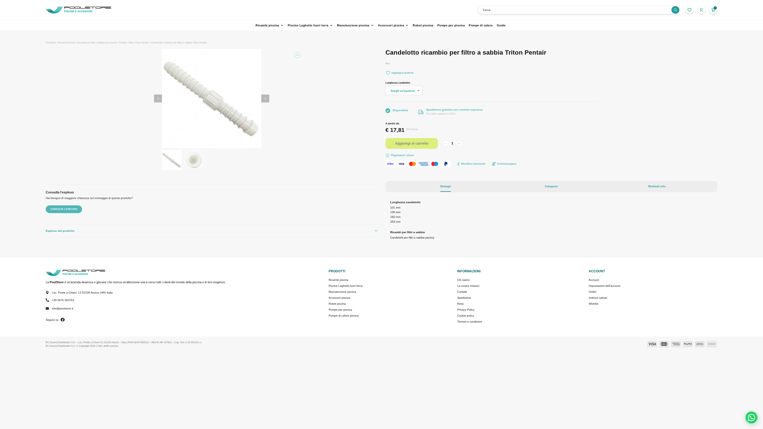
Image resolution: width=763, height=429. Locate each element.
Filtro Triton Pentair (139, 42)
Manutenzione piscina (342, 291)
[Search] (675, 10)
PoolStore (51, 42)
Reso (460, 303)
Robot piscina (337, 303)
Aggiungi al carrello (411, 143)
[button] (270, 25)
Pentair (123, 42)
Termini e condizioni (469, 321)
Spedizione (464, 297)
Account (594, 279)
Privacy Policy (465, 309)
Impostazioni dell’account (604, 285)
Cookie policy (465, 315)
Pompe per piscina (340, 309)
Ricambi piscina (67, 42)
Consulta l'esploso (63, 209)
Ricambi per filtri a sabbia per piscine (97, 42)
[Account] (701, 10)
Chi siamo (463, 279)
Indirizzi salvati (598, 297)
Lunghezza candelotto (397, 83)
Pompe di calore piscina (344, 315)
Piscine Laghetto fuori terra (346, 285)
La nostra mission (468, 285)
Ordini (592, 291)
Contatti (462, 291)
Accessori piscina (339, 297)
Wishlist (593, 303)
